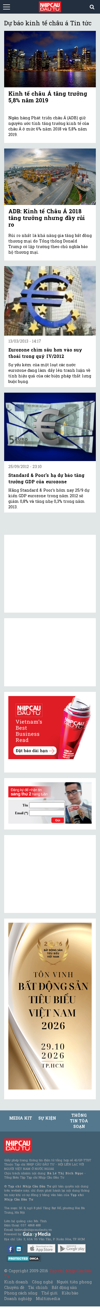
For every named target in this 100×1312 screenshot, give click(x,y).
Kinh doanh (16, 1281)
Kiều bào (70, 1293)
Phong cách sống (20, 1293)
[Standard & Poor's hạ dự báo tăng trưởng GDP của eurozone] (50, 427)
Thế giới (49, 1293)
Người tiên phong (74, 1281)
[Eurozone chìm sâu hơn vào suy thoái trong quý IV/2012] (50, 301)
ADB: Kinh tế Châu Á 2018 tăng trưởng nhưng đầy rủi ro (46, 217)
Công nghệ (42, 1281)
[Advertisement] (50, 874)
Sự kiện (47, 1118)
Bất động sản (64, 1287)
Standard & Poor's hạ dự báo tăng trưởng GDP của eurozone (46, 478)
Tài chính (38, 1287)
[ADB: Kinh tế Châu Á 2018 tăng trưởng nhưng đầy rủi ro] (50, 176)
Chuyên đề (14, 1287)
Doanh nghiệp (18, 1298)
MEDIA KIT (20, 1118)
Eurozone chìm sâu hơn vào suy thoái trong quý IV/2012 (45, 353)
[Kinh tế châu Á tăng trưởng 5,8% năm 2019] (50, 59)
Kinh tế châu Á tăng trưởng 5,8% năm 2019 (47, 97)
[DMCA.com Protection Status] (24, 1258)
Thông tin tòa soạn (79, 1121)
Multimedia (48, 1298)
